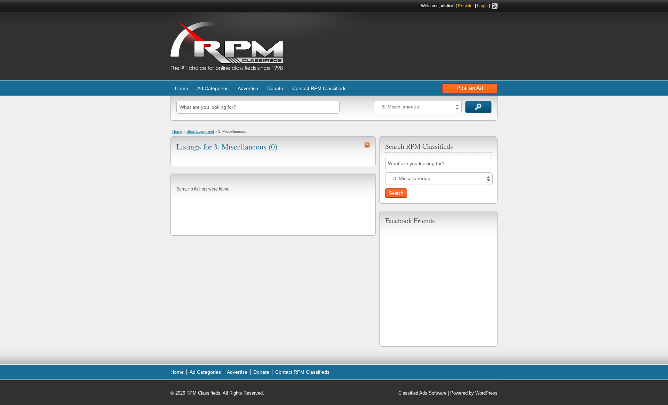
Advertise (248, 88)
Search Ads (478, 107)
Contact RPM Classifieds (319, 88)
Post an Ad (469, 88)
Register (466, 5)
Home (181, 88)
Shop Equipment (200, 131)
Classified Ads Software (422, 393)
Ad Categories (213, 88)
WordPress (486, 393)
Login (482, 5)
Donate (275, 88)
